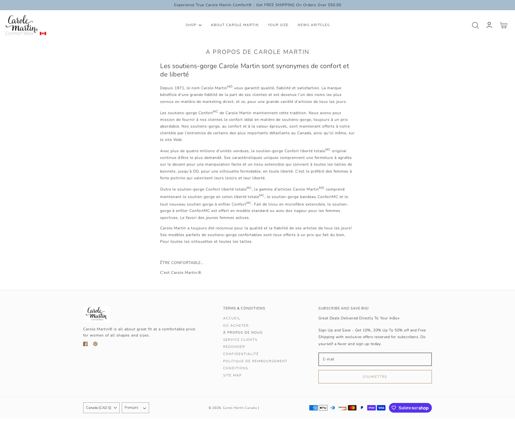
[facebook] (85, 345)
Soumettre (375, 377)
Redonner (234, 347)
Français (131, 407)
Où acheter (236, 326)
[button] (475, 25)
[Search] (475, 25)
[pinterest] (95, 345)
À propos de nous (243, 333)
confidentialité (241, 354)
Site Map (232, 375)
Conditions (235, 368)
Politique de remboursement (255, 361)
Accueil (231, 318)
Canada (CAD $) (98, 407)
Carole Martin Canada (240, 408)
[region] (257, 5)
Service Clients (240, 340)
